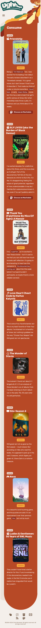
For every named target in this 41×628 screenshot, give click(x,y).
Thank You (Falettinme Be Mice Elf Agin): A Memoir (20, 216)
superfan (14, 252)
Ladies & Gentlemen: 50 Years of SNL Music (20, 535)
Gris (13, 518)
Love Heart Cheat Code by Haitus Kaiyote (18, 296)
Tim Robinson (18, 72)
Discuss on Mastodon (22, 112)
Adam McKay (22, 92)
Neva (13, 476)
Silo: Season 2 (18, 411)
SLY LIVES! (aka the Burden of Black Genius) (19, 130)
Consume (9, 124)
